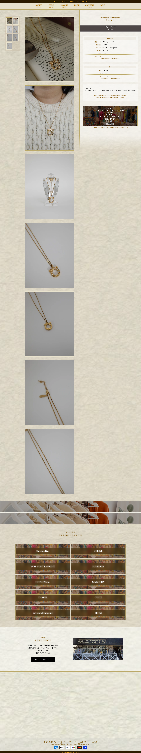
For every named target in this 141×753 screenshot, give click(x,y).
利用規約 (94, 742)
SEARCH (64, 6)
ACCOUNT (89, 6)
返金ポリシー (85, 742)
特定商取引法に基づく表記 (53, 742)
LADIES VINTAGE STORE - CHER (74, 1)
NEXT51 (56, 1)
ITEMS (51, 6)
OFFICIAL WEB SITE (42, 659)
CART (102, 6)
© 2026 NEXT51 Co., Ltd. (70, 752)
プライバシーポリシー (71, 742)
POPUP (77, 6)
